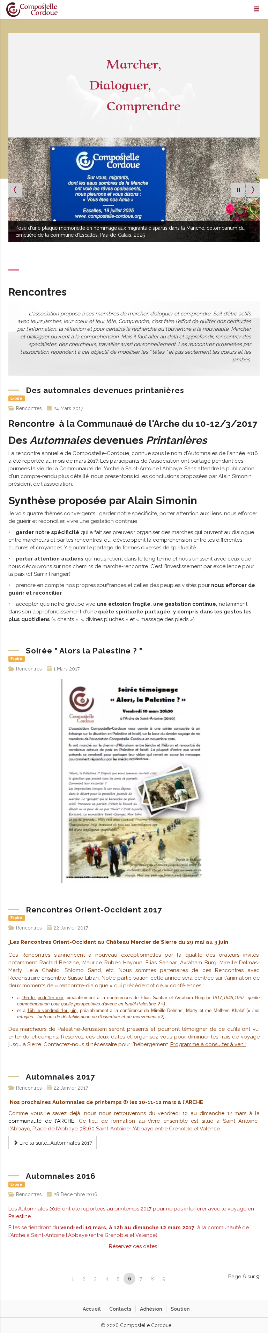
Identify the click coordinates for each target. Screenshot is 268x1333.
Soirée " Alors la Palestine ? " (84, 650)
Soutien (180, 1309)
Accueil (91, 1309)
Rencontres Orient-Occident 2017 (94, 909)
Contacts (120, 1309)
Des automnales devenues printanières (105, 390)
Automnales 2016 (61, 1176)
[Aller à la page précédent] (60, 1279)
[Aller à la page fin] (188, 1279)
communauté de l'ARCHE (41, 1121)
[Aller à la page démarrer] (48, 1279)
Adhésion (151, 1309)
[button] (238, 190)
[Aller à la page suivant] (176, 1279)
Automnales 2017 (60, 1077)
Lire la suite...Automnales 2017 (55, 1143)
